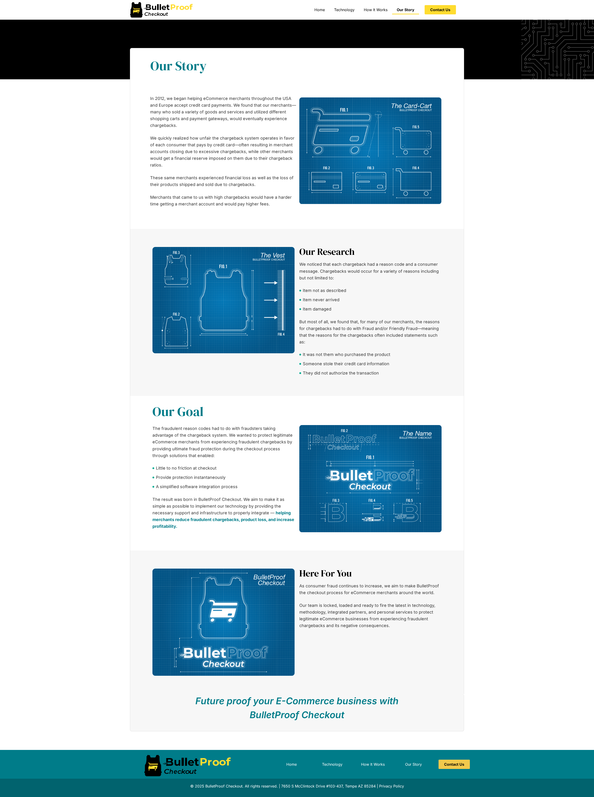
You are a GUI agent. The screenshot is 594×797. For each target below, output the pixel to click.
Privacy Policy (391, 786)
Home (319, 9)
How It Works (375, 9)
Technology (344, 9)
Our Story (405, 9)
